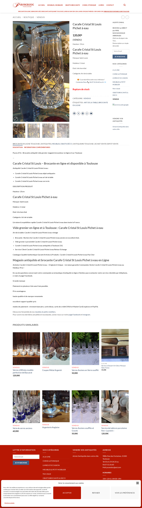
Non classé (116, 88)
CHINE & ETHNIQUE (120, 74)
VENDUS (41, 17)
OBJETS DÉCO (66, 144)
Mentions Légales (9, 503)
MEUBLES (56, 144)
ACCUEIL (41, 5)
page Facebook (74, 315)
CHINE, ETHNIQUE (89, 5)
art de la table (91, 102)
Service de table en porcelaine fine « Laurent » (114, 429)
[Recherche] (124, 5)
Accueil (17, 17)
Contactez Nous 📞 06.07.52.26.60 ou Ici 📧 (91, 82)
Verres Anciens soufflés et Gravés (83, 429)
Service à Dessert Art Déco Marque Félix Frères (113, 367)
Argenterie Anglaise (50, 427)
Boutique (29, 17)
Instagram (86, 315)
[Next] (65, 71)
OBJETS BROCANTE (72, 5)
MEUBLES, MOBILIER (55, 5)
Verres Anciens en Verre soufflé (85, 370)
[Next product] (123, 17)
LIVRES (101, 5)
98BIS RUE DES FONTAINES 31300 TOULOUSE (116, 11)
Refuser (96, 493)
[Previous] (17, 71)
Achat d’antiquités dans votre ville (85, 456)
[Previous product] (127, 17)
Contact (110, 5)
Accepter (67, 493)
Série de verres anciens (22, 428)
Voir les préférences (125, 493)
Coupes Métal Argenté (52, 370)
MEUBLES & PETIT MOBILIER (119, 83)
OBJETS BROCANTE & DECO (120, 94)
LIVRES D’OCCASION (120, 78)
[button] (137, 483)
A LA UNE (116, 70)
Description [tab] (18, 147)
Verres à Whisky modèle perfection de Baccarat (23, 371)
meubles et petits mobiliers (45, 312)
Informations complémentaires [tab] (37, 147)
